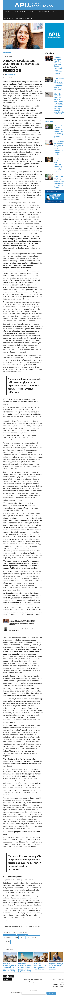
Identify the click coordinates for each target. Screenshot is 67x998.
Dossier (14, 15)
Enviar (51, 993)
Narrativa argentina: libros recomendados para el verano (40, 966)
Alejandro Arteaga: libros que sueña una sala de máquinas (56, 966)
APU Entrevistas (8, 18)
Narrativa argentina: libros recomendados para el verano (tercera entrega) (9, 967)
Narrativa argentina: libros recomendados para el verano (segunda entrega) (25, 967)
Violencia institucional (43, 11)
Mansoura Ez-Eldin (11, 937)
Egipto (22, 937)
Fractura (7, 53)
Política (15, 11)
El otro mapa (22, 932)
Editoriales (7, 11)
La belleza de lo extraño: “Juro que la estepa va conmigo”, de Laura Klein (58, 165)
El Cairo (7, 942)
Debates (36, 15)
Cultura (54, 11)
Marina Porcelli (12, 74)
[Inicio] (33, 5)
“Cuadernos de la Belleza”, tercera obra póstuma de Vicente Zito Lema (59, 181)
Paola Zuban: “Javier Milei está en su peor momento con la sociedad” (59, 83)
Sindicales (7, 15)
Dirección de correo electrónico (16, 993)
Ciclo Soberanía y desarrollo (24, 18)
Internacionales (46, 15)
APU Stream (56, 15)
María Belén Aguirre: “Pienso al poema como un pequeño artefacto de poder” (59, 131)
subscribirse (7, 979)
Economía (23, 11)
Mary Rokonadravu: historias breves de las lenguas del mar (22, 629)
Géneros (31, 11)
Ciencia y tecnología (25, 15)
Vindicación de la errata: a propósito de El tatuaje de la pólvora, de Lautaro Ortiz (59, 147)
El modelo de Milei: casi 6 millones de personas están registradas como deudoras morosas (58, 65)
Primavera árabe (33, 937)
